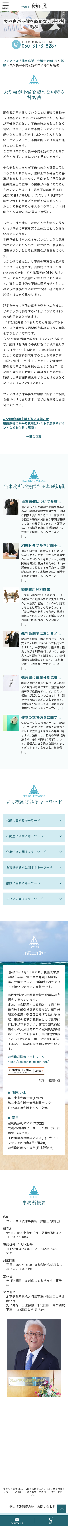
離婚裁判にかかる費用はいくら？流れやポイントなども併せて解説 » (34, 425)
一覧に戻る (34, 436)
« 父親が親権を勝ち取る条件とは (26, 419)
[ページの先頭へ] (61, 1509)
